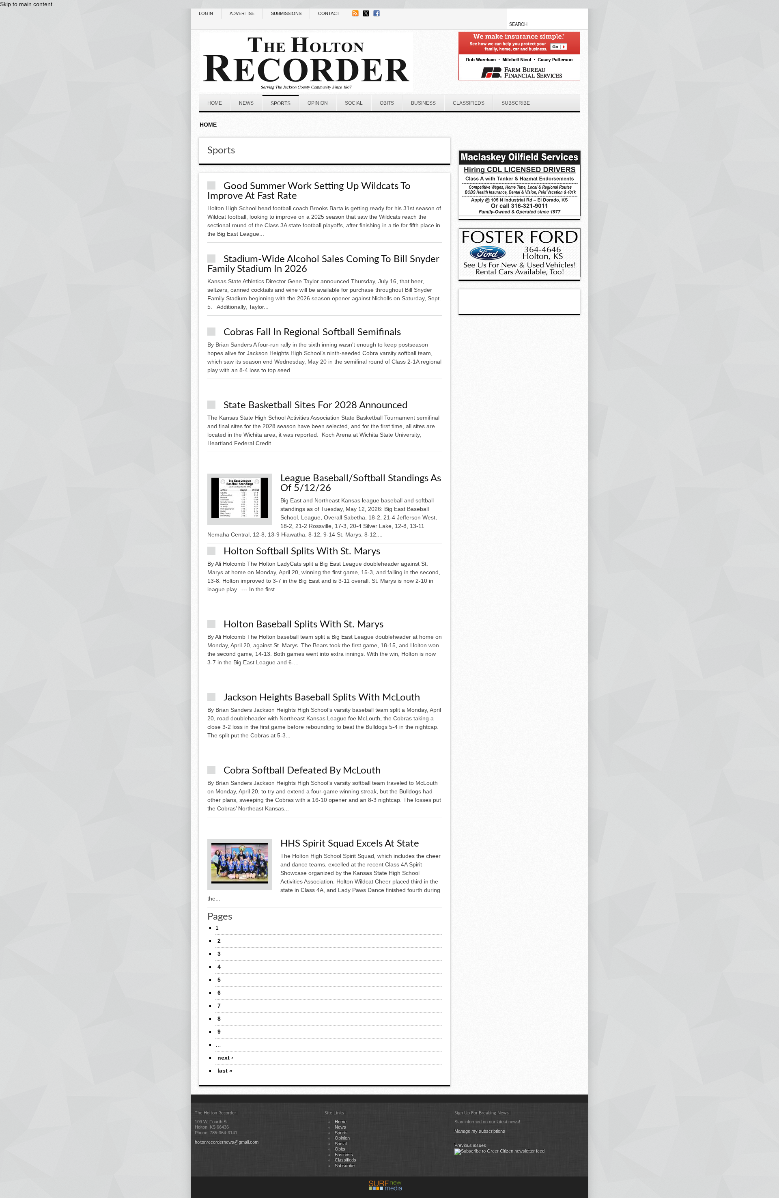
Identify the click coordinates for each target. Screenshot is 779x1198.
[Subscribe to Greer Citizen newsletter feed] (499, 1150)
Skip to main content (26, 4)
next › (225, 1057)
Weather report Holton (576, 133)
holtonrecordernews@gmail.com (226, 1142)
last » (224, 1070)
